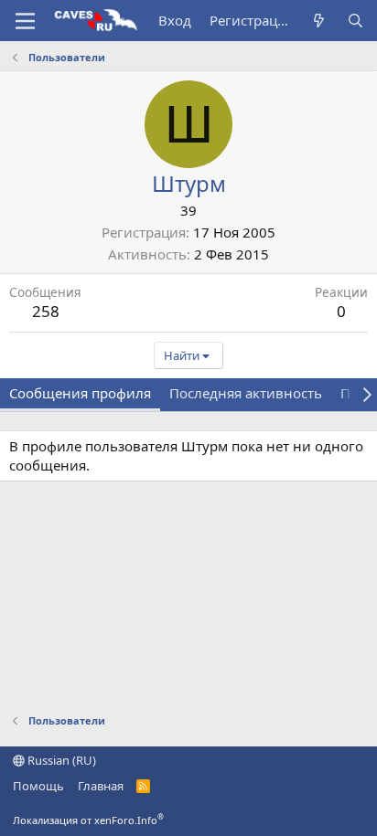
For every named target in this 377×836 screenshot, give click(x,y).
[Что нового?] (319, 20)
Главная (101, 786)
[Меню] (25, 21)
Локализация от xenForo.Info (88, 820)
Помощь (38, 786)
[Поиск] (355, 20)
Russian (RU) (60, 760)
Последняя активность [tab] (245, 393)
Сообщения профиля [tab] (80, 393)
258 (45, 311)
